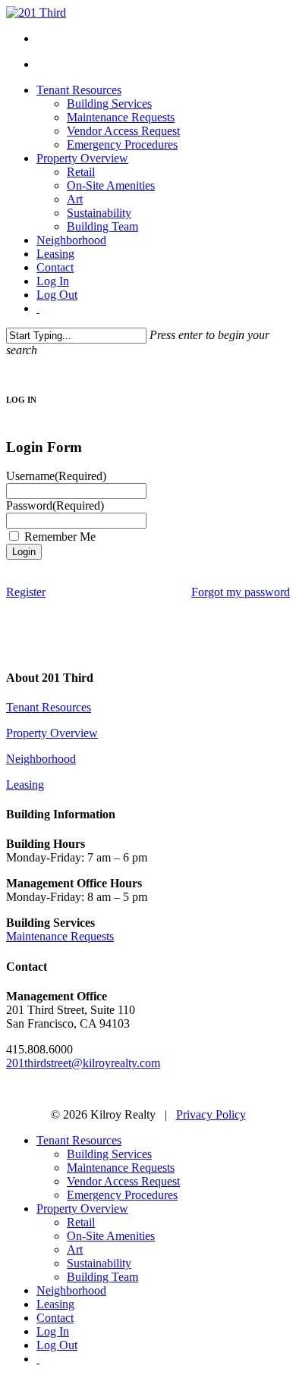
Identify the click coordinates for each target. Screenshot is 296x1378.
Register (26, 591)
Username (56, 475)
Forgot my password (240, 591)
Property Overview (52, 733)
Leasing (25, 784)
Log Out (56, 1345)
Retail (81, 1222)
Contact (55, 1317)
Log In (52, 1331)
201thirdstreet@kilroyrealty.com (83, 1062)
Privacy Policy (211, 1114)
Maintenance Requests (60, 936)
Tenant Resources (48, 707)
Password (55, 505)
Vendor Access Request (123, 1181)
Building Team (102, 1276)
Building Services (109, 1153)
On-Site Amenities (111, 1235)
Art (75, 1249)
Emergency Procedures (122, 1194)
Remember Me (60, 536)
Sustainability (99, 1263)
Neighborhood (41, 758)
